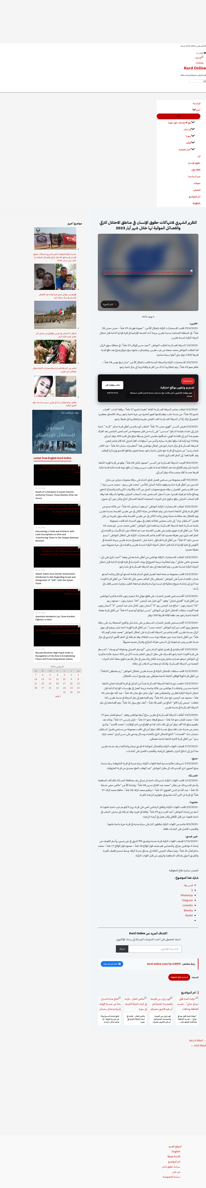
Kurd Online (195, 68)
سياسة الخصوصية (171, 1177)
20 (42, 683)
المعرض (196, 190)
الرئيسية (196, 103)
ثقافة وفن (195, 169)
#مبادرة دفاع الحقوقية (179, 977)
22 (78, 687)
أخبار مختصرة (185, 149)
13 (42, 679)
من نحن (176, 1172)
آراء (199, 156)
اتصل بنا (201, 52)
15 (78, 683)
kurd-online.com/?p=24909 (164, 964)
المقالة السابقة (197, 1040)
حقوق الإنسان (194, 163)
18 (57, 683)
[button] (194, 110)
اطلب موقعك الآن (113, 385)
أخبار (198, 110)
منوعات (197, 183)
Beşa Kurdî (173, 1156)
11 (57, 679)
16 (71, 683)
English (196, 203)
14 (35, 679)
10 (64, 679)
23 (71, 687)
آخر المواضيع (194, 196)
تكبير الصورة (108, 304)
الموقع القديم (175, 1146)
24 (64, 687)
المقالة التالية (198, 1045)
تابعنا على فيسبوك (110, 964)
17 (64, 683)
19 (50, 683)
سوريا (188, 136)
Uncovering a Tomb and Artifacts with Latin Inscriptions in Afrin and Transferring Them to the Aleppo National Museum (56, 536)
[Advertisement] (103, 21)
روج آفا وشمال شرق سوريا (179, 122)
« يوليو (58, 696)
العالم (188, 143)
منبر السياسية (194, 176)
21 (35, 683)
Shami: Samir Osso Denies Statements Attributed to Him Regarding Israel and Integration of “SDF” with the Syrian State (55, 578)
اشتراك (122, 949)
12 (50, 679)
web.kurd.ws (112, 393)
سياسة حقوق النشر (171, 1166)
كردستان (187, 129)
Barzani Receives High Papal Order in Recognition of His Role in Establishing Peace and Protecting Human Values (55, 656)
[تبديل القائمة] (178, 116)
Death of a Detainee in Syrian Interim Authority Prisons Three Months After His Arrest (56, 495)
